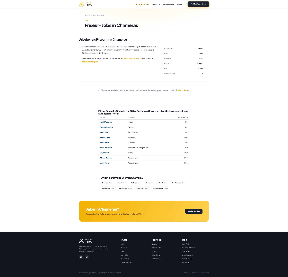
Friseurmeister (156, 248)
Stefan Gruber (105, 137)
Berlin (122, 244)
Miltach (121, 183)
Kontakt (186, 273)
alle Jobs (182, 90)
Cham (95, 15)
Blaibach (136, 183)
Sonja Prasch (104, 153)
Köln (122, 251)
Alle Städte (124, 255)
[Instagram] (87, 257)
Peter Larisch (104, 142)
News (179, 4)
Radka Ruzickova (106, 148)
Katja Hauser (104, 132)
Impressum (195, 273)
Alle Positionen (156, 259)
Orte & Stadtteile (126, 262)
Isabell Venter (105, 163)
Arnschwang (125, 188)
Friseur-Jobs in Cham (130, 58)
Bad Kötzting (178, 183)
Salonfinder (186, 244)
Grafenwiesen (160, 188)
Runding (107, 183)
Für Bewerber (168, 4)
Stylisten (154, 251)
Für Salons (185, 262)
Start (86, 15)
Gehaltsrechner (187, 259)
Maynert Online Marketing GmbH (99, 273)
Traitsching (142, 188)
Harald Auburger (106, 122)
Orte (90, 15)
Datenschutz (205, 273)
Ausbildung (186, 251)
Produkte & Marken (188, 248)
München (124, 248)
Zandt (163, 183)
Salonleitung (156, 255)
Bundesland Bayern (90, 61)
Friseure (154, 244)
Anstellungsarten (188, 255)
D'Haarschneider (106, 158)
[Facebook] (81, 257)
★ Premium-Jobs (142, 4)
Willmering (108, 188)
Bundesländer (125, 259)
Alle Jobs (156, 4)
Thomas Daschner (106, 127)
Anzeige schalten (194, 211)
